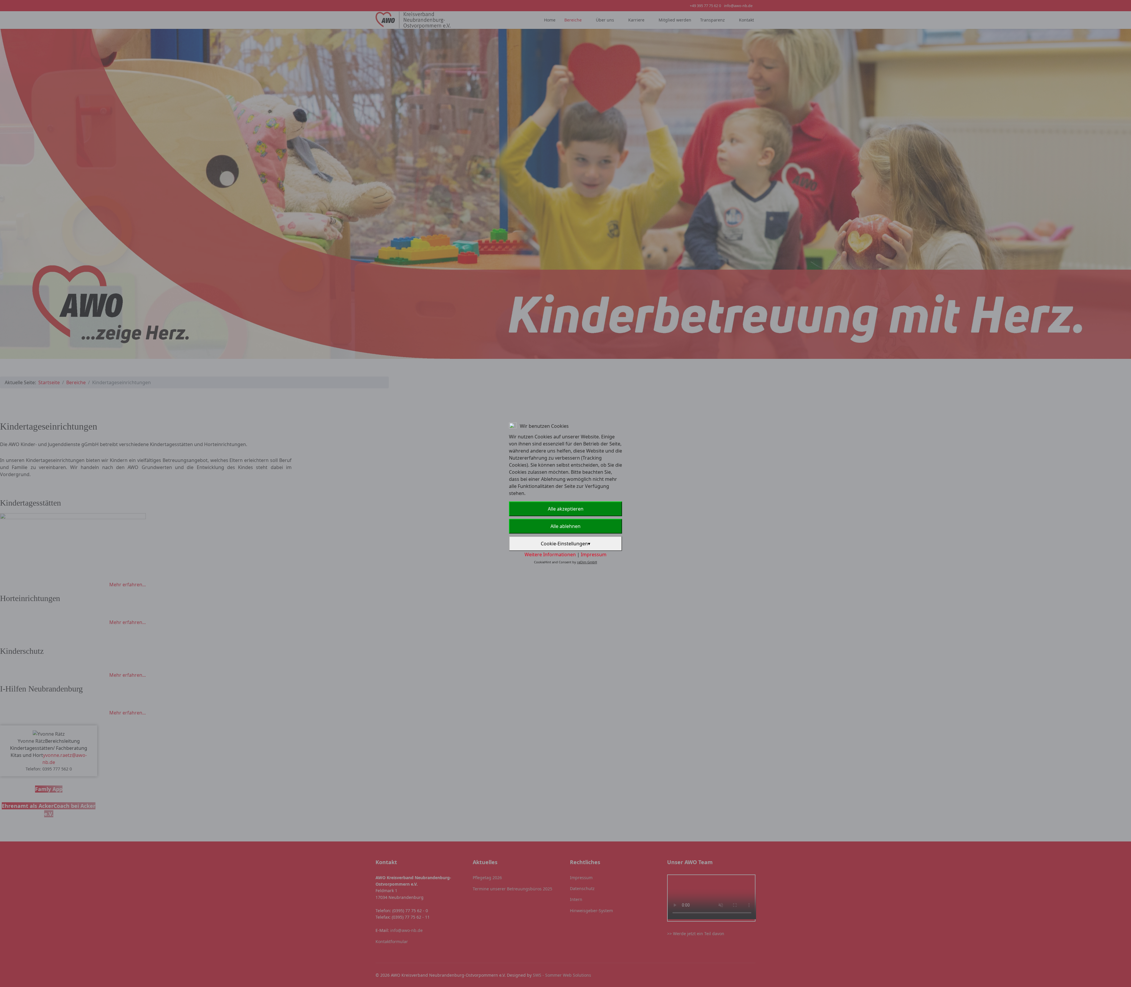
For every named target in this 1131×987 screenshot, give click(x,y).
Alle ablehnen (565, 526)
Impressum (593, 554)
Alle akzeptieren (565, 509)
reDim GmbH (587, 562)
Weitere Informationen (550, 554)
